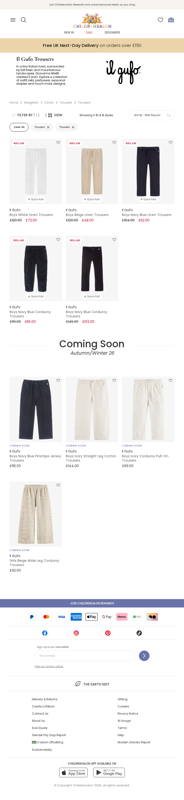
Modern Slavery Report (134, 742)
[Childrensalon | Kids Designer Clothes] (92, 18)
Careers (123, 706)
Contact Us (40, 714)
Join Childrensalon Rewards (92, 603)
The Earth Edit (96, 684)
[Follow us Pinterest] (107, 635)
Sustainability (42, 750)
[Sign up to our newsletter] (144, 656)
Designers (112, 32)
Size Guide (39, 728)
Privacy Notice (128, 714)
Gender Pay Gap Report (49, 735)
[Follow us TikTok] (139, 635)
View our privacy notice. (48, 666)
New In (69, 32)
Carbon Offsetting (48, 742)
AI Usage (124, 721)
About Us (38, 721)
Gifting (122, 699)
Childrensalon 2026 (87, 785)
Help (121, 735)
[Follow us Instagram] (76, 635)
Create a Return (43, 706)
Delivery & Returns (45, 699)
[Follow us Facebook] (44, 635)
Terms (122, 728)
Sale (89, 32)
